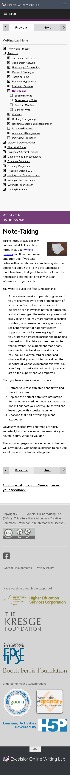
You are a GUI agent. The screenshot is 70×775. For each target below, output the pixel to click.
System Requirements (17, 568)
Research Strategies (23, 72)
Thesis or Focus (20, 77)
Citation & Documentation (21, 142)
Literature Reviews (22, 128)
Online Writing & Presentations (24, 156)
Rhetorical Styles (17, 147)
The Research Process (24, 58)
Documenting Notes (26, 100)
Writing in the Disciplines (21, 180)
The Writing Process (19, 49)
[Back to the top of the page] (35, 749)
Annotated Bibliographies (26, 133)
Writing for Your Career (20, 185)
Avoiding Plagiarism (19, 166)
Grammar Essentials (19, 161)
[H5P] (35, 731)
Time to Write (22, 110)
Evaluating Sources (22, 86)
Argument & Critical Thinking (23, 152)
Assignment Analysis (23, 63)
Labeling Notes (23, 95)
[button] (5, 49)
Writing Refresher (17, 189)
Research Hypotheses (24, 81)
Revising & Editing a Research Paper (32, 124)
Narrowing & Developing (26, 67)
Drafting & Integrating (24, 119)
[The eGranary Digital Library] (49, 714)
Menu (12, 14)
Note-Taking (19, 91)
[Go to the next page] (63, 470)
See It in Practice (24, 105)
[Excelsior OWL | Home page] (27, 5)
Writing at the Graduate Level (24, 175)
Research (13, 53)
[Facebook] (6, 558)
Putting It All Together (24, 138)
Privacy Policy (45, 568)
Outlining (17, 114)
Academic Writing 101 (20, 171)
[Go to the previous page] (6, 470)
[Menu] (65, 4)
